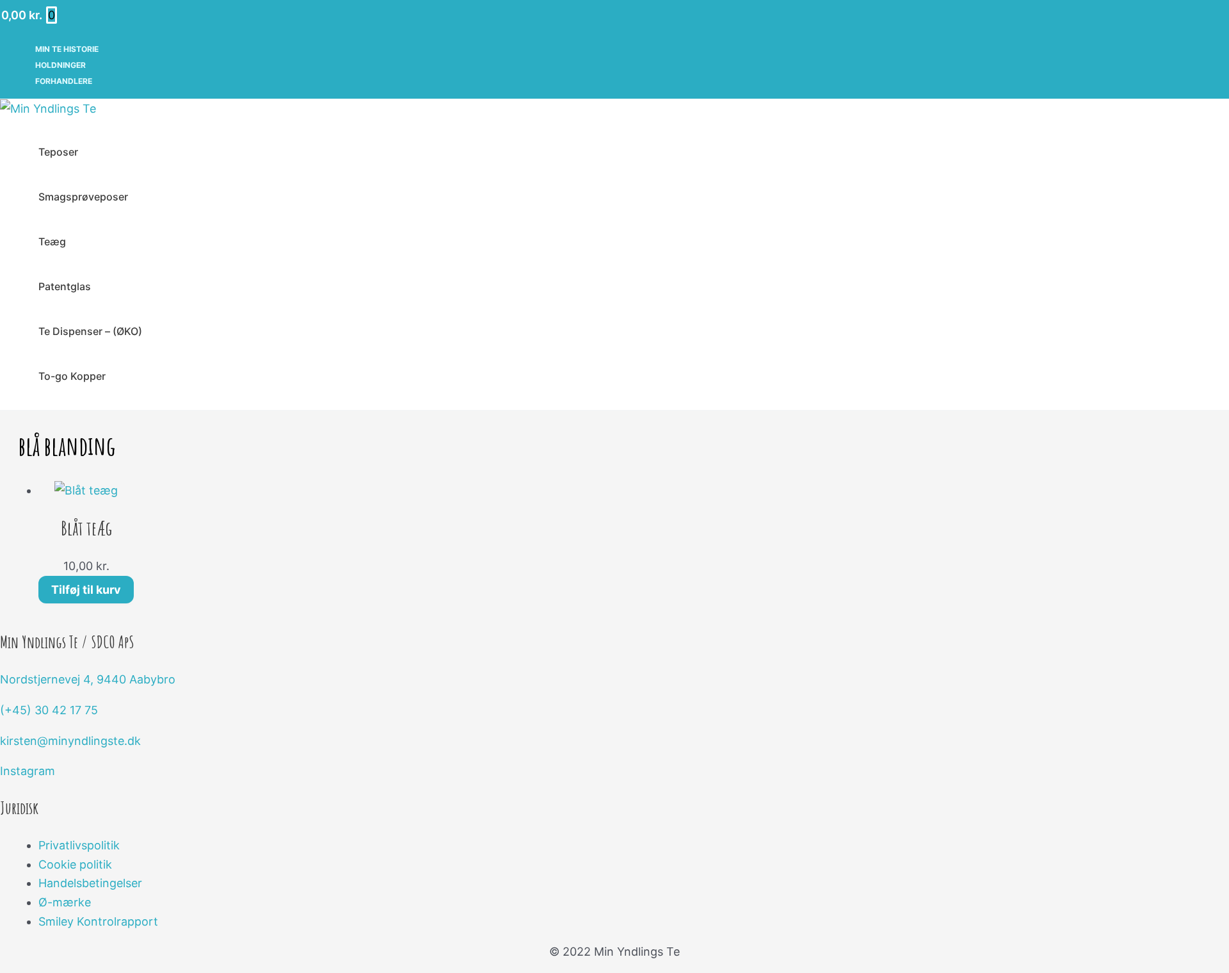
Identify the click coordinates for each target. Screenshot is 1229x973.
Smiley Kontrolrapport (98, 921)
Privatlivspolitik (79, 845)
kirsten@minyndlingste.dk (70, 741)
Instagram (27, 771)
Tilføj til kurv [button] (86, 589)
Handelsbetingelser (90, 883)
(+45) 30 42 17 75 (49, 710)
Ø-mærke (64, 902)
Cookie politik (75, 864)
